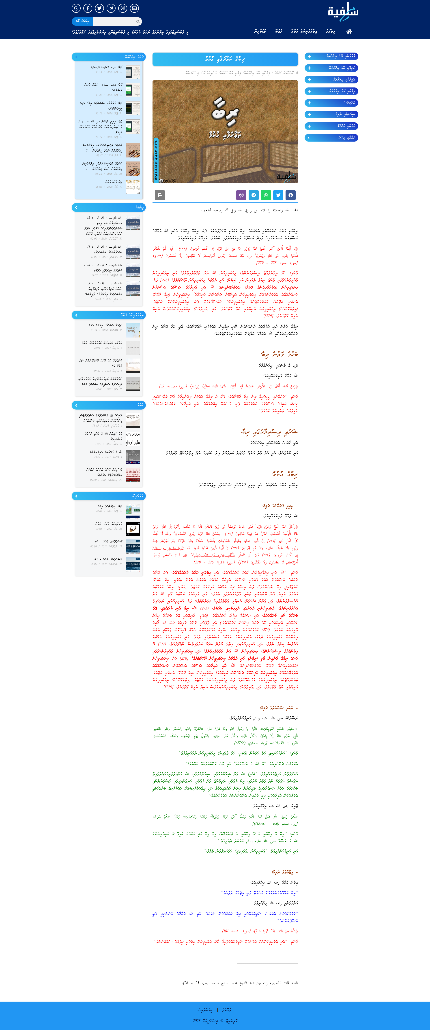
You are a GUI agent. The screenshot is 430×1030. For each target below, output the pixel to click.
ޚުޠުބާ (278, 31)
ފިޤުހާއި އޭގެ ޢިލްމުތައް (342, 91)
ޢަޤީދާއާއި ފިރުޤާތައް (344, 79)
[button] (291, 195)
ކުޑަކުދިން (260, 31)
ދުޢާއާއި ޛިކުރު (347, 137)
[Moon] (76, 8)
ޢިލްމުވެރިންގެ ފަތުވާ (304, 31)
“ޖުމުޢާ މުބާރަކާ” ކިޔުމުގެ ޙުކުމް (105, 325)
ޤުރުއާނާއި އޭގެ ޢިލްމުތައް (341, 56)
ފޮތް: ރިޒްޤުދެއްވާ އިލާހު (110, 506)
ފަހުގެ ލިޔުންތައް (134, 57)
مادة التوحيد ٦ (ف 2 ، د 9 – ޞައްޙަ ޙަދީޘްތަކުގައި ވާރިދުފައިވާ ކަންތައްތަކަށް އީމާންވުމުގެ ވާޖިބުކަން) (103, 289)
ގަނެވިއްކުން (210, 73)
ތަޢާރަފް (226, 1010)
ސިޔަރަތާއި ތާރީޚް (345, 114)
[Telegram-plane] (111, 8)
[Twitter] (99, 8)
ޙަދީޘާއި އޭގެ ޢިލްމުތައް (342, 68)
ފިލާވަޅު (330, 31)
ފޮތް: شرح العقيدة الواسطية (106, 67)
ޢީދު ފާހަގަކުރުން (114, 182)
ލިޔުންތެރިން (205, 1010)
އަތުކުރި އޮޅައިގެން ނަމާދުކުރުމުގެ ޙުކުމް (102, 343)
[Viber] (122, 8)
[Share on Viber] (241, 195)
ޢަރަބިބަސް (349, 103)
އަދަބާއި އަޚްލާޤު (346, 126)
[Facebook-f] (87, 8)
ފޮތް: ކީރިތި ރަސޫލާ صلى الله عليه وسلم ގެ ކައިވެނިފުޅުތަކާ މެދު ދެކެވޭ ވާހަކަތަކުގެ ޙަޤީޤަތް (100, 127)
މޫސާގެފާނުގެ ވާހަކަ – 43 (108, 559)
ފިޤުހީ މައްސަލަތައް (230, 73)
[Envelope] (134, 8)
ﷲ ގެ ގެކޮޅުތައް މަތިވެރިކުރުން (106, 452)
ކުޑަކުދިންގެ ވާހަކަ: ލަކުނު (109, 524)
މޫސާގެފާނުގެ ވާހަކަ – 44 (108, 541)
